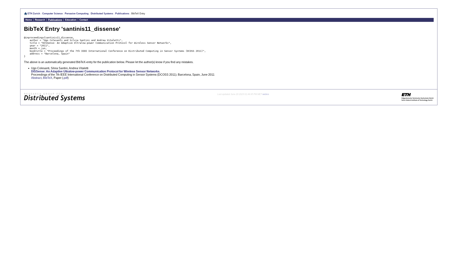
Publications (122, 13)
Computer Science (52, 13)
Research (40, 19)
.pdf (65, 77)
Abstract (36, 77)
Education (70, 19)
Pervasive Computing (77, 13)
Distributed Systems (102, 13)
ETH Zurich (34, 13)
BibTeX (47, 77)
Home (28, 19)
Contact (83, 19)
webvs (265, 94)
